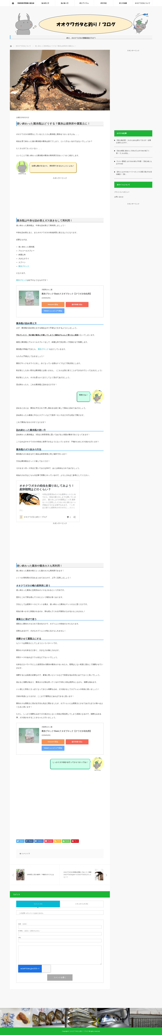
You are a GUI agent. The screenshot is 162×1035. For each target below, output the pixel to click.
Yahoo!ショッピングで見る (53, 311)
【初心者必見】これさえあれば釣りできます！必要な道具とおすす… (133, 141)
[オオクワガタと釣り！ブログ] (81, 34)
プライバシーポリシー (121, 192)
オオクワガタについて (142, 3)
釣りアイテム (84, 3)
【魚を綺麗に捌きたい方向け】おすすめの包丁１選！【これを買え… (132, 152)
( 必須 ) (22, 924)
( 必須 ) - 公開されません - (29, 931)
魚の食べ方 (64, 3)
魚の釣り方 (45, 3)
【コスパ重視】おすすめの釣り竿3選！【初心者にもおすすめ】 (134, 162)
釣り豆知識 (123, 3)
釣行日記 (104, 3)
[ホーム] (13, 3)
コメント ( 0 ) (38, 904)
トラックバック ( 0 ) (81, 904)
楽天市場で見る (77, 304)
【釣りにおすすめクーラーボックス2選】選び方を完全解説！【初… (134, 173)
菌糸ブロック (23, 266)
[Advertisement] (60, 196)
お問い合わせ (118, 197)
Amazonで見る (53, 304)
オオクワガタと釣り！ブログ (79, 1031)
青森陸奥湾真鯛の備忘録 (25, 3)
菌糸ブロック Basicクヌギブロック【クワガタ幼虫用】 (67, 294)
